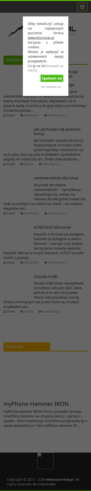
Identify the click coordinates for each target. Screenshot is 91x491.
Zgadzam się (52, 78)
